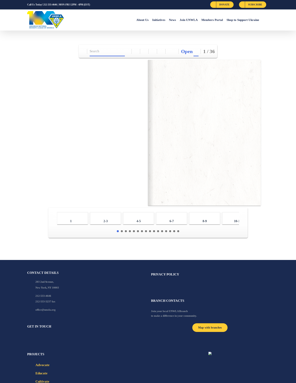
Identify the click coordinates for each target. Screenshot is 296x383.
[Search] (127, 51)
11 (158, 231)
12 (162, 231)
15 (174, 231)
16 (178, 231)
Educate (41, 373)
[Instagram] (44, 337)
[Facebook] (28, 337)
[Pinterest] (50, 337)
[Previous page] (170, 51)
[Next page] (174, 51)
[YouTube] (34, 337)
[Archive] (83, 51)
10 (154, 231)
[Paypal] (39, 337)
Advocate (42, 365)
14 (170, 231)
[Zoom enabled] (161, 51)
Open (187, 51)
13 (166, 231)
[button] (264, 19)
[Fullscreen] (153, 51)
